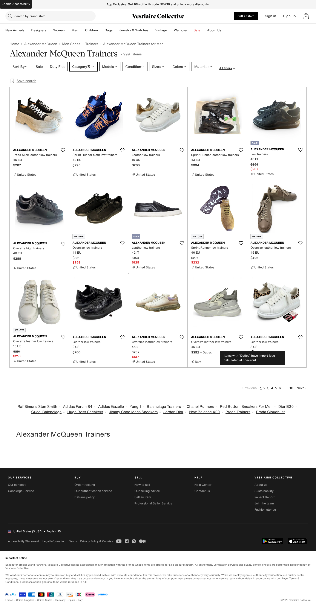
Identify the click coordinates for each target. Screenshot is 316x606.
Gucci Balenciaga (46, 412)
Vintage (161, 30)
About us (261, 485)
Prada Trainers (237, 412)
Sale (197, 30)
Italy (80, 600)
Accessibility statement (23, 541)
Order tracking (84, 485)
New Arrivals (14, 30)
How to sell (142, 485)
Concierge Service (21, 491)
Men (75, 30)
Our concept (17, 485)
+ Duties (206, 352)
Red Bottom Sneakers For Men (246, 406)
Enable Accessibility (16, 4)
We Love (180, 30)
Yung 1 (135, 406)
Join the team (264, 503)
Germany (60, 600)
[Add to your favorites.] (63, 150)
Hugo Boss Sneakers (85, 412)
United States (44, 600)
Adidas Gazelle (111, 406)
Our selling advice (147, 491)
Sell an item (246, 16)
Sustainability (264, 491)
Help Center (203, 485)
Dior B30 (286, 406)
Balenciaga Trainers (164, 406)
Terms (73, 541)
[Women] (68, 30)
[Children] (101, 30)
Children (91, 30)
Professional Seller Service (153, 503)
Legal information (53, 541)
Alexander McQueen (40, 43)
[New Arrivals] (27, 30)
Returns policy (84, 497)
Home (14, 43)
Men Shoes (71, 43)
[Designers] (50, 30)
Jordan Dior (173, 412)
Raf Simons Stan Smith (37, 406)
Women (59, 30)
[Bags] (116, 30)
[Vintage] (170, 30)
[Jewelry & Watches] (151, 30)
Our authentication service (93, 491)
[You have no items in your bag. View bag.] (306, 16)
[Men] (81, 30)
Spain (72, 600)
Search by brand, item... (31, 16)
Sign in (270, 16)
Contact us (202, 491)
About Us (214, 30)
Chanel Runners (200, 406)
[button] (306, 16)
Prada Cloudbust (270, 412)
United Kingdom (25, 600)
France (9, 600)
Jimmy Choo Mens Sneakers (133, 412)
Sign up (289, 16)
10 (291, 388)
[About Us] (224, 30)
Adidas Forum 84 (77, 406)
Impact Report (265, 497)
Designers (38, 30)
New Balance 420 (204, 412)
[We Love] (190, 30)
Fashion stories (265, 509)
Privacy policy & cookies (96, 541)
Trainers (91, 43)
